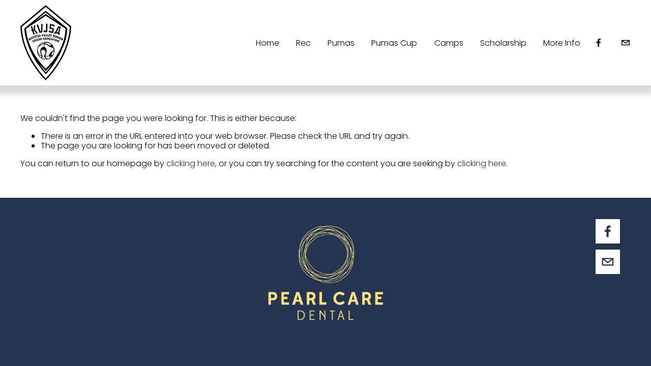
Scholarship (503, 42)
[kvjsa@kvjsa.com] (625, 43)
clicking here (190, 163)
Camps (448, 42)
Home (267, 42)
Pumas (341, 42)
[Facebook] (599, 43)
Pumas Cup (394, 42)
